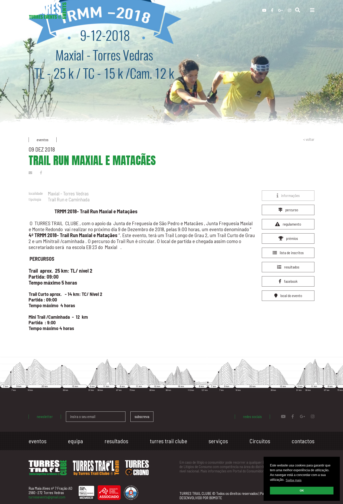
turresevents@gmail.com (47, 497)
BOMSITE (215, 497)
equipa (75, 440)
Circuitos (260, 440)
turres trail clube (168, 440)
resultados (116, 440)
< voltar (308, 139)
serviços (218, 440)
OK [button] (302, 490)
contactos (303, 440)
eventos (37, 440)
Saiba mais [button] (294, 480)
